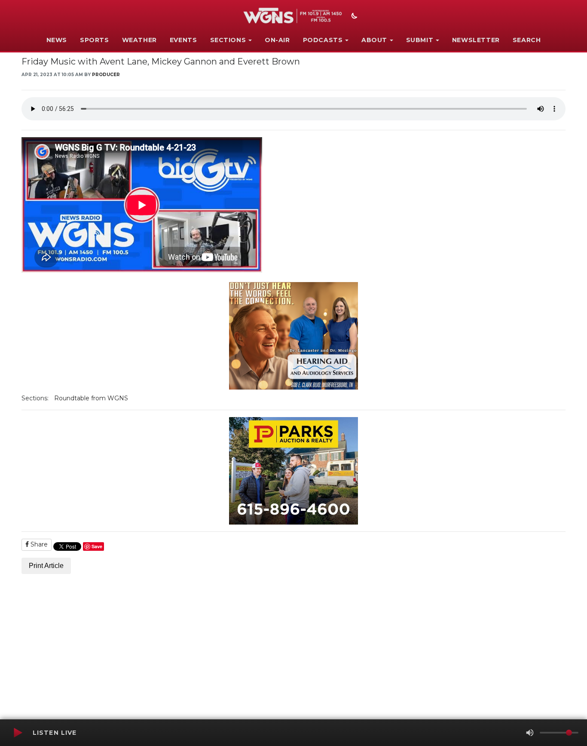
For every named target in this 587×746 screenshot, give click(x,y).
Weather (139, 40)
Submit (420, 40)
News (56, 40)
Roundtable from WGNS (91, 398)
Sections (228, 40)
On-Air (277, 40)
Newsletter (476, 40)
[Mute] (529, 732)
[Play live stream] (18, 733)
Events (183, 40)
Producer (106, 74)
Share (38, 544)
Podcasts (323, 40)
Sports (94, 40)
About (374, 40)
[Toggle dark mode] (353, 16)
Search (527, 40)
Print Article (46, 565)
